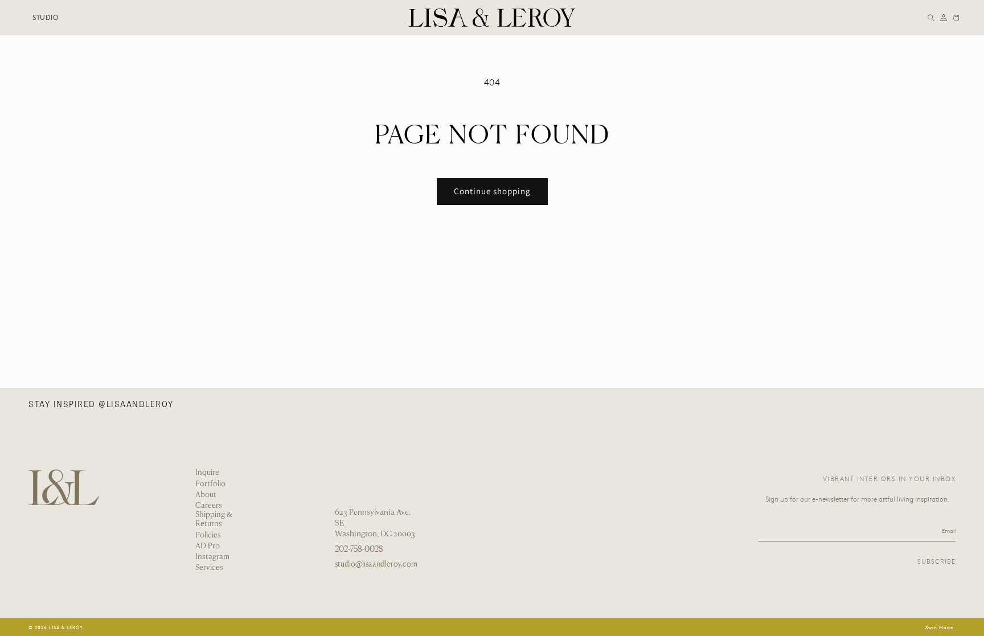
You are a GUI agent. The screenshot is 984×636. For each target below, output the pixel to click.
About (205, 495)
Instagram (212, 557)
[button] (931, 17)
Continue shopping (492, 191)
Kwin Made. (940, 627)
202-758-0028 (359, 548)
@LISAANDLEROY (136, 404)
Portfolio (210, 484)
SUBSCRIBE (936, 562)
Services (209, 568)
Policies (208, 535)
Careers (208, 506)
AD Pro (207, 546)
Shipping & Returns (213, 519)
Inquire (207, 473)
